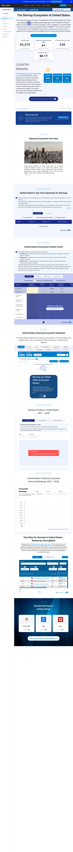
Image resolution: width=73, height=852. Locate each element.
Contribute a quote (62, 117)
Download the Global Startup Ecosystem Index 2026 (42, 35)
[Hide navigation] (12, 13)
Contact (47, 5)
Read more (69, 208)
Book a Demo (63, 5)
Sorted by (49, 561)
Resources (38, 5)
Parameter (18, 284)
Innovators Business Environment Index (55, 29)
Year (59, 566)
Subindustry (32, 566)
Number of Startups (63, 221)
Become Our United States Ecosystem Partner (42, 98)
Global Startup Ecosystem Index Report (41, 544)
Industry (19, 221)
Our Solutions (26, 5)
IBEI (44, 42)
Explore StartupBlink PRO (54, 308)
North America (21, 10)
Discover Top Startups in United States (42, 638)
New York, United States (39, 581)
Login (69, 5)
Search (22, 561)
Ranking (37, 491)
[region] (43, 367)
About (44, 5)
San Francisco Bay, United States (41, 578)
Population (51, 566)
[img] (48, 52)
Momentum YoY (46, 221)
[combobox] (62, 9)
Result (52, 284)
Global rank (32, 221)
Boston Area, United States (40, 586)
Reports (32, 5)
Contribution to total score (62, 284)
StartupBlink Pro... (57, 207)
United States (33, 10)
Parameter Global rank (32, 284)
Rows (20, 589)
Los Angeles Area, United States (41, 584)
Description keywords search (28, 359)
